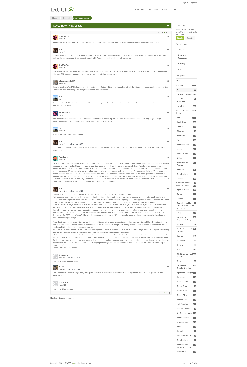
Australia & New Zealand (186, 163)
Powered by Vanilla (189, 363)
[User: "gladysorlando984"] (55, 82)
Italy (186, 249)
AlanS (61, 266)
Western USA (186, 352)
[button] (168, 26)
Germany (186, 240)
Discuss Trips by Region (186, 111)
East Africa (186, 122)
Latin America (186, 304)
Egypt (186, 194)
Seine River (186, 300)
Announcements (186, 90)
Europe (186, 213)
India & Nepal (186, 153)
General (186, 85)
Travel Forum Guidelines (186, 100)
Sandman (63, 157)
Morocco (186, 131)
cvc (60, 97)
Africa (186, 117)
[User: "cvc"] (55, 98)
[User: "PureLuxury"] (55, 113)
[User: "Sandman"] (55, 158)
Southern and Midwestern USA (186, 346)
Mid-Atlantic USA (186, 336)
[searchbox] (184, 9)
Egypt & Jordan (186, 190)
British (62, 49)
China (186, 158)
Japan (186, 149)
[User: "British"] (55, 50)
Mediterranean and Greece (186, 255)
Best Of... (181, 69)
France (186, 236)
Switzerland (186, 277)
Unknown (63, 255)
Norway (186, 261)
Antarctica (186, 135)
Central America (186, 309)
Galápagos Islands (186, 313)
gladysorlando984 (67, 81)
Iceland (186, 245)
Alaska (186, 327)
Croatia (186, 224)
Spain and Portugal (186, 273)
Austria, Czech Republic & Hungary (186, 218)
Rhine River (186, 291)
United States (186, 322)
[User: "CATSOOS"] (55, 37)
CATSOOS (64, 36)
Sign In (185, 3)
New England (186, 340)
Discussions (153, 9)
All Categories (181, 81)
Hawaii (186, 331)
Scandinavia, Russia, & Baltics (186, 266)
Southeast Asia (186, 144)
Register (193, 3)
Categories (139, 9)
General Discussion (186, 94)
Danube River (186, 282)
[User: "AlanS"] (55, 267)
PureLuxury (64, 112)
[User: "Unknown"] (55, 256)
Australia (186, 170)
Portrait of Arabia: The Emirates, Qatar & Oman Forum (186, 205)
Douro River (186, 286)
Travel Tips (186, 106)
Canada (186, 179)
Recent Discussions (182, 56)
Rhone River (186, 295)
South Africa (186, 126)
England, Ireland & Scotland (186, 230)
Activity (164, 9)
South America (186, 318)
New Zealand (186, 174)
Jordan (186, 199)
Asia (186, 140)
